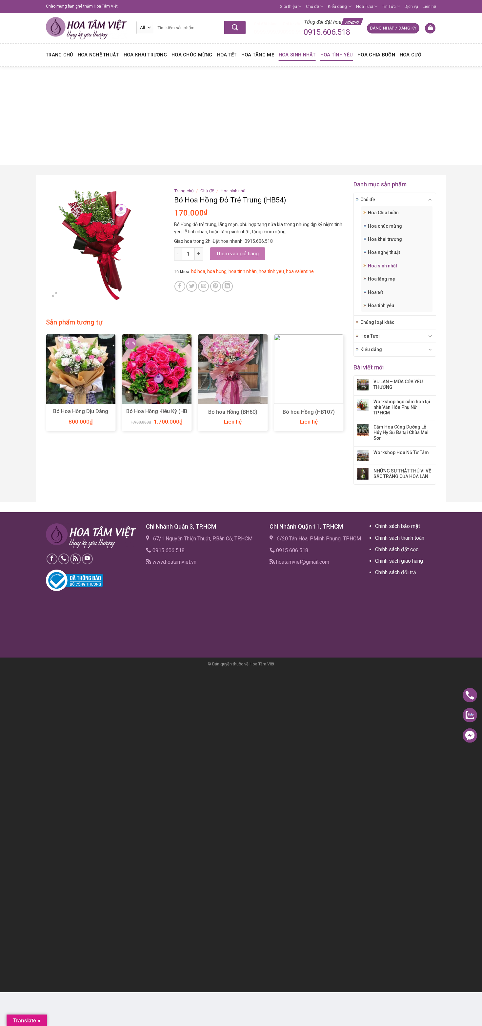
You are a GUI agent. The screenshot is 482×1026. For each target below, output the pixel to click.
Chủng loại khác (377, 322)
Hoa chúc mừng (191, 55)
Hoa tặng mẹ (257, 55)
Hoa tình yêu (336, 55)
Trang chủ (59, 55)
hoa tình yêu (271, 271)
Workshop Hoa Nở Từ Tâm (401, 452)
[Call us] (63, 559)
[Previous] (46, 385)
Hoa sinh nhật (297, 55)
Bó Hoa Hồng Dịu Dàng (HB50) (80, 414)
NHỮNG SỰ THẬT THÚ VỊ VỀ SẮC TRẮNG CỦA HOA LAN (402, 473)
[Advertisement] (241, 116)
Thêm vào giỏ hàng (237, 254)
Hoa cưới (411, 55)
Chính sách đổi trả (395, 572)
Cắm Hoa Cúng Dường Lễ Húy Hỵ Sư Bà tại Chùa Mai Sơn (401, 432)
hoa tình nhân (243, 271)
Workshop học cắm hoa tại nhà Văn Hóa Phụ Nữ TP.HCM (401, 407)
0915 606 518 (168, 550)
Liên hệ (429, 6)
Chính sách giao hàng (399, 561)
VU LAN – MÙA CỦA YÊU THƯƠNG (398, 384)
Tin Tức (389, 6)
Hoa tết (227, 55)
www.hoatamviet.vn (174, 562)
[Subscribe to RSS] (75, 559)
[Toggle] (430, 199)
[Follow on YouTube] (87, 559)
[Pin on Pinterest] (215, 286)
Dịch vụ (411, 6)
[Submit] (235, 27)
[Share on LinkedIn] (227, 286)
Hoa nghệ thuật (98, 55)
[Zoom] (54, 295)
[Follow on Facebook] (52, 559)
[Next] (343, 385)
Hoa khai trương (145, 55)
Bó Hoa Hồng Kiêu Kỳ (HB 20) (156, 414)
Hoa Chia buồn (376, 55)
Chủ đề (312, 6)
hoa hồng (217, 271)
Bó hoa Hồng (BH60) (232, 412)
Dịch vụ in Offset (388, 588)
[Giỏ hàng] (430, 28)
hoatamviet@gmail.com (302, 562)
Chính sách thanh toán (399, 538)
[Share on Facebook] (179, 286)
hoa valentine (300, 271)
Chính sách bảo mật (397, 526)
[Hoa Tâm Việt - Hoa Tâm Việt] (86, 28)
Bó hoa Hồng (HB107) (309, 412)
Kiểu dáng (337, 6)
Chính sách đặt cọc (396, 549)
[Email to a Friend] (203, 286)
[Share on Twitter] (191, 286)
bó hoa (198, 271)
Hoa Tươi (364, 6)
